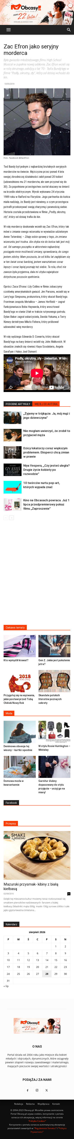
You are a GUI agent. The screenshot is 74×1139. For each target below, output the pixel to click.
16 (65, 960)
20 (37, 967)
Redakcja (18, 1103)
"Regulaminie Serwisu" (45, 1128)
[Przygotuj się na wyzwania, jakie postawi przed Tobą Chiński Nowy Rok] (20, 681)
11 (18, 960)
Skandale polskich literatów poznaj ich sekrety (50, 699)
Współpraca (43, 1103)
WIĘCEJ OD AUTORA (45, 404)
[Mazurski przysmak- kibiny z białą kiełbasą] (37, 855)
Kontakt (56, 1103)
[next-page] (11, 518)
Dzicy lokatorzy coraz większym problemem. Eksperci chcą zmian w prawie (46, 452)
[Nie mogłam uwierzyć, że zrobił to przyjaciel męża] (13, 435)
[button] (8, 30)
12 (28, 960)
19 (28, 967)
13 (37, 960)
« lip (6, 986)
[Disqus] (37, 575)
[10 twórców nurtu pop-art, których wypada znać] (13, 487)
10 (8, 960)
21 (46, 967)
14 (46, 960)
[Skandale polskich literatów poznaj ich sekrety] (54, 681)
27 (37, 974)
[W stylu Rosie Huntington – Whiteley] (54, 732)
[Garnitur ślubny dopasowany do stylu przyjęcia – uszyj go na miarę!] (54, 767)
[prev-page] (6, 518)
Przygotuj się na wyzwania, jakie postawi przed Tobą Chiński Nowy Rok (19, 699)
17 (8, 967)
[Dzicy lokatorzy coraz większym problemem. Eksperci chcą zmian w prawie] (13, 452)
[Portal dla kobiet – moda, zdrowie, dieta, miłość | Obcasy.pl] (37, 12)
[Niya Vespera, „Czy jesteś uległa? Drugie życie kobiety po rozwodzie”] (13, 470)
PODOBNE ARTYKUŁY (18, 404)
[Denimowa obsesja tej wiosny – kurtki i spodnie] (20, 732)
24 (8, 974)
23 (65, 967)
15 (55, 960)
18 (18, 967)
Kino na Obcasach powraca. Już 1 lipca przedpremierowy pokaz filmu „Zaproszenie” (46, 504)
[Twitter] (46, 1090)
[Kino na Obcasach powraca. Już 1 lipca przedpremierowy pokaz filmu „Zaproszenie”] (13, 504)
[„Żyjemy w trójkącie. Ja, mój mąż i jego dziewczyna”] (13, 418)
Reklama (30, 1103)
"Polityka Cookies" (37, 1121)
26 (28, 974)
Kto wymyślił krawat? (16, 660)
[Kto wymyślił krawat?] (20, 646)
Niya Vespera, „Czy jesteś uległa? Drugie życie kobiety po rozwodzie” (46, 470)
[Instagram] (37, 1090)
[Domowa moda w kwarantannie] (20, 767)
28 (46, 974)
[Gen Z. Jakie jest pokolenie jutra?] (54, 646)
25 (18, 974)
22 (55, 967)
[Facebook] (27, 1090)
